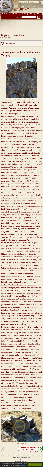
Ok (35, 464)
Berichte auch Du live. (32, 7)
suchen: (18, 17)
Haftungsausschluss (21, 461)
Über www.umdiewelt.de (21, 457)
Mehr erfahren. (23, 465)
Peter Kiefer (6, 37)
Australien (14, 14)
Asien (31, 14)
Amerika (4, 14)
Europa (23, 14)
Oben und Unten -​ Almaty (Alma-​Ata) (3, 448)
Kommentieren (10, 44)
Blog (21, 459)
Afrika (38, 14)
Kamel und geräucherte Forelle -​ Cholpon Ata (30, 448)
